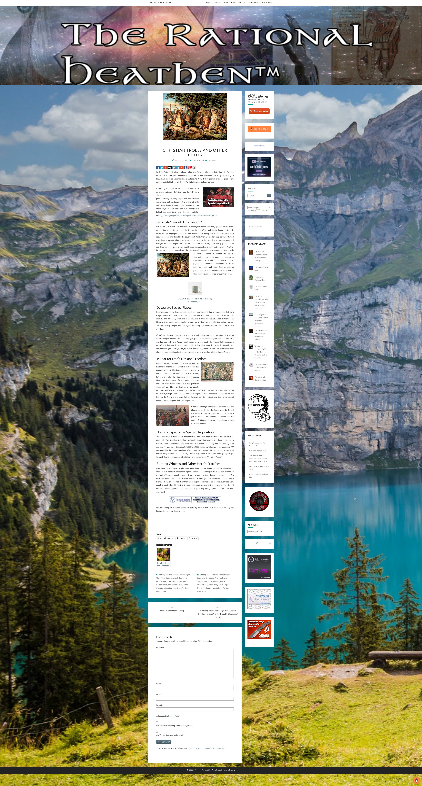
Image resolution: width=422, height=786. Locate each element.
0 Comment (212, 160)
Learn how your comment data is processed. (207, 748)
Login (233, 3)
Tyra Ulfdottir (198, 160)
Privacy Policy (253, 3)
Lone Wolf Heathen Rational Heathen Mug (195, 298)
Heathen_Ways (196, 301)
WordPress (216, 770)
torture (185, 588)
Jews (180, 584)
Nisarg (232, 770)
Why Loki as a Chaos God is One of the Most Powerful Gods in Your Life (261, 352)
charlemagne (224, 574)
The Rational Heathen (160, 2)
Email (226, 3)
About (208, 3)
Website (159, 705)
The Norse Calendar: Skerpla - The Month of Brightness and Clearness (262, 302)
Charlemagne (184, 574)
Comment (161, 647)
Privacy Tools (267, 3)
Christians (160, 578)
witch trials (161, 591)
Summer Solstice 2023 (257, 451)
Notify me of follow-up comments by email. (174, 725)
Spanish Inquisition (173, 588)
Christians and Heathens (176, 578)
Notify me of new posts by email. (170, 735)
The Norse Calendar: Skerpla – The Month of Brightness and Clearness (258, 458)
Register (242, 3)
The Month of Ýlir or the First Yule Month (261, 367)
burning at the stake (168, 574)
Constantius (172, 581)
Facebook (217, 3)
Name (159, 683)
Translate (264, 210)
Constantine (161, 581)
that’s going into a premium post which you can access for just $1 (191, 215)
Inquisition (172, 584)
